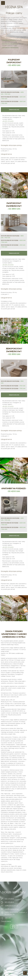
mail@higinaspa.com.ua (11, 905)
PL (25, 973)
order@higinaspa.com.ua (11, 909)
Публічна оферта (6, 921)
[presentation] (3, 79)
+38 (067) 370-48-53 (7, 121)
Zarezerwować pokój (14, 109)
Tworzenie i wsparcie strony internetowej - (9, 966)
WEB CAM (8, 917)
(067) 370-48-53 (9, 902)
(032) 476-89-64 (9, 898)
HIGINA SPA (14, 7)
